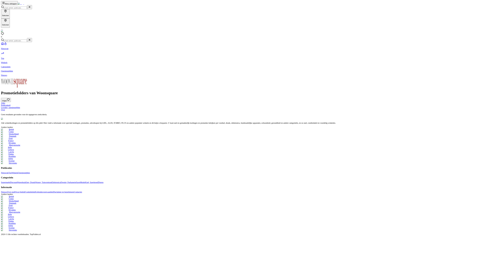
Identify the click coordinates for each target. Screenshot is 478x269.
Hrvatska (12, 143)
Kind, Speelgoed (91, 182)
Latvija (11, 152)
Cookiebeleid (30, 192)
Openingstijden (24, 173)
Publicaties (5, 105)
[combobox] (15, 8)
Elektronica (56, 182)
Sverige (12, 161)
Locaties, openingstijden (10, 107)
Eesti (11, 138)
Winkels (15, 173)
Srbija (10, 159)
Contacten (78, 192)
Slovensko (13, 163)
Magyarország (14, 145)
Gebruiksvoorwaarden (44, 192)
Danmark (12, 136)
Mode (82, 182)
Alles (3, 103)
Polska (11, 154)
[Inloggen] (2, 29)
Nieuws (4, 192)
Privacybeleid (19, 192)
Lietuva (11, 150)
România (12, 156)
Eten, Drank (30, 182)
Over (3, 110)
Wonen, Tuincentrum (43, 182)
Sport (78, 182)
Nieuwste (4, 173)
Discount (13, 182)
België (11, 129)
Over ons (10, 192)
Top (10, 173)
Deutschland (14, 134)
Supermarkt (5, 182)
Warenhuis (21, 182)
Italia (10, 147)
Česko (11, 132)
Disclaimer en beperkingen (63, 192)
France (11, 141)
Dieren (100, 182)
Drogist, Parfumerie (68, 182)
